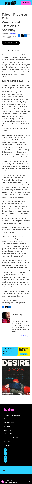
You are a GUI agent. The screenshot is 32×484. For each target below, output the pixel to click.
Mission (6, 418)
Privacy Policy (7, 430)
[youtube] (5, 461)
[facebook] (5, 450)
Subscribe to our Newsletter (11, 437)
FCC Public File (8, 434)
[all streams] (29, 481)
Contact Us (7, 441)
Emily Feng (12, 33)
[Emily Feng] (6, 317)
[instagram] (5, 453)
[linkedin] (5, 457)
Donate (26, 2)
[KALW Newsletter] (16, 351)
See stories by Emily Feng (20, 336)
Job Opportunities (9, 422)
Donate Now (7, 426)
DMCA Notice (7, 445)
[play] (3, 482)
